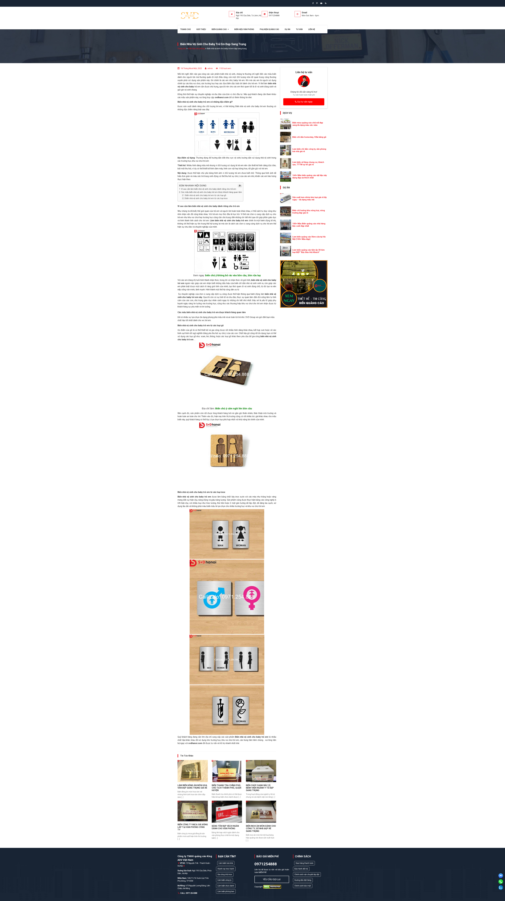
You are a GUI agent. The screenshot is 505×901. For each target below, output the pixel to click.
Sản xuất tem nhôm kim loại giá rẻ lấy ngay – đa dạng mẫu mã (309, 198)
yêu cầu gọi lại (272, 879)
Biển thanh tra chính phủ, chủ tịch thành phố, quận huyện (226, 788)
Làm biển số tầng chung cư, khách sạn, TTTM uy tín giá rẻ (308, 163)
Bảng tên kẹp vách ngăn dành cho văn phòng (225, 827)
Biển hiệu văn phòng (244, 29)
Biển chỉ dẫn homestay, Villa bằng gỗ (309, 137)
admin (210, 68)
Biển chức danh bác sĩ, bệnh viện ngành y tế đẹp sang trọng (260, 788)
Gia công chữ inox (225, 874)
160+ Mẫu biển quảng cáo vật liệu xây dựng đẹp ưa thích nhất (309, 176)
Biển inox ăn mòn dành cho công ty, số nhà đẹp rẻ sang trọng (261, 828)
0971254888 (265, 864)
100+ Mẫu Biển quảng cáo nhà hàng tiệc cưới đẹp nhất (308, 224)
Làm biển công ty (224, 880)
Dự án (287, 29)
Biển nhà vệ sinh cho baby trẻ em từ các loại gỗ (205, 195)
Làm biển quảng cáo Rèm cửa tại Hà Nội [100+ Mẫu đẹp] (308, 238)
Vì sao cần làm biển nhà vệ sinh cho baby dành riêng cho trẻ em (208, 189)
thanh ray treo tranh (226, 869)
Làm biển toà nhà (226, 863)
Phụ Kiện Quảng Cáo (269, 29)
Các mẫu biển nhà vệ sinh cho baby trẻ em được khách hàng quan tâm (211, 192)
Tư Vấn (299, 29)
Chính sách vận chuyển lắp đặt (306, 874)
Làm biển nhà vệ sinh (220, 220)
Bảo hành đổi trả (301, 869)
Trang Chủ (185, 29)
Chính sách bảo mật (302, 886)
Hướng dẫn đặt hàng (302, 880)
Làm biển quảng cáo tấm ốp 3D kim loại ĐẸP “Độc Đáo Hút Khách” (308, 251)
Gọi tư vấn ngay (305, 101)
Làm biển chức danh (226, 886)
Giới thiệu (201, 29)
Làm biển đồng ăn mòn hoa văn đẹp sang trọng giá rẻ (192, 786)
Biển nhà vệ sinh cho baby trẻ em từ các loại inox (206, 198)
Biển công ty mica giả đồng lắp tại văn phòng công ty (193, 827)
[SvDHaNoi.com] (190, 15)
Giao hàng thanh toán (304, 863)
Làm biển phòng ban (226, 891)
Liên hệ (311, 29)
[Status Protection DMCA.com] (272, 886)
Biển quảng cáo (219, 29)
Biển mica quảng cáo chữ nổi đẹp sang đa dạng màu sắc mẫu (307, 124)
